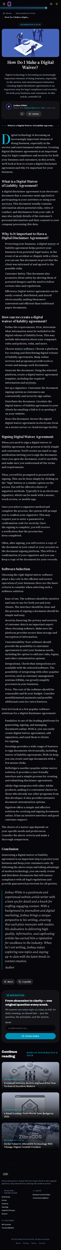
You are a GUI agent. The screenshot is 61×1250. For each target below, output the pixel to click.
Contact (42, 1243)
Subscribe (32, 1036)
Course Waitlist (8, 1228)
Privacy (26, 1243)
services (7, 203)
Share (10, 981)
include (17, 216)
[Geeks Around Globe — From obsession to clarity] (9, 3)
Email (8, 1022)
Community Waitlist (41, 1198)
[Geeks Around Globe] (6, 1174)
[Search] (51, 4)
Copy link (26, 981)
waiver (52, 244)
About (18, 1243)
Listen (35, 113)
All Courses (6, 1225)
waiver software (24, 348)
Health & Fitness (8, 1210)
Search (4, 1214)
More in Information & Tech (42, 1054)
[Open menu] (4, 4)
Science (5, 1204)
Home (4, 1200)
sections (31, 382)
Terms (33, 1243)
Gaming (5, 1207)
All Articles (6, 1197)
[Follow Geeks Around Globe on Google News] (22, 114)
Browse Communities (41, 1195)
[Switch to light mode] (56, 3)
